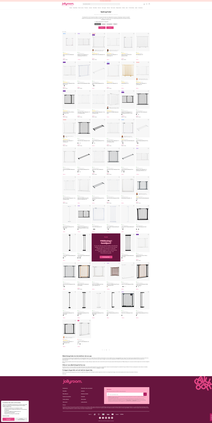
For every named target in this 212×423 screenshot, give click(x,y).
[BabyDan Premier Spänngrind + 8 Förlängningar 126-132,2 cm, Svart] (121, 114)
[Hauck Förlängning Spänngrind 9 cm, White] (92, 85)
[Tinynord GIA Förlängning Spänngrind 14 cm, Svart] (94, 229)
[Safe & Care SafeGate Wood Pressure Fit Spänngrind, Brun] (107, 286)
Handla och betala (84, 393)
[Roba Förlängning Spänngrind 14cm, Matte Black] (93, 315)
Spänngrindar (116, 14)
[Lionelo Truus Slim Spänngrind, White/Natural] (124, 286)
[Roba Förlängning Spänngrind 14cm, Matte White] (92, 315)
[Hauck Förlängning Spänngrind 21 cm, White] (94, 200)
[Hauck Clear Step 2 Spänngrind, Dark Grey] (109, 200)
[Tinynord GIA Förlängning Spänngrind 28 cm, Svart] (108, 229)
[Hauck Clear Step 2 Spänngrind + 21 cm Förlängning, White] (92, 114)
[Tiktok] (109, 418)
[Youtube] (106, 418)
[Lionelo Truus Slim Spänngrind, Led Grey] (138, 286)
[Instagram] (103, 418)
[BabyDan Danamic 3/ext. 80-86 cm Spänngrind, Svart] (64, 85)
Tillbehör (115, 24)
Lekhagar (103, 24)
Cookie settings (66, 399)
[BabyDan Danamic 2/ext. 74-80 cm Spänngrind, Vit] (136, 257)
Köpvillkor (65, 391)
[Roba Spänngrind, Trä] (121, 85)
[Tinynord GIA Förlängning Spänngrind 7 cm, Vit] (121, 229)
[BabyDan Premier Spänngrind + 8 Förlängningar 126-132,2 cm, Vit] (136, 171)
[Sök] (118, 3)
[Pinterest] (112, 418)
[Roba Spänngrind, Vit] (122, 85)
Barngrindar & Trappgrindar (108, 14)
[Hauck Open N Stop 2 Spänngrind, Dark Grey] (138, 114)
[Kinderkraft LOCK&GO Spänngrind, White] (107, 114)
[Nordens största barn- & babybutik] (68, 4)
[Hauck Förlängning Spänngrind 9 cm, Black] (93, 85)
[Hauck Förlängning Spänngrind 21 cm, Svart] (93, 200)
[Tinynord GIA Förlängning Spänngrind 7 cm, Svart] (122, 229)
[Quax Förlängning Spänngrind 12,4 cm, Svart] (136, 315)
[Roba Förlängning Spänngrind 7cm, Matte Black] (64, 229)
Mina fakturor (65, 393)
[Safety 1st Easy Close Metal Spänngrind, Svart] (136, 200)
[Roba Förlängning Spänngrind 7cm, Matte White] (63, 229)
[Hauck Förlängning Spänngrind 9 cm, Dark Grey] (94, 85)
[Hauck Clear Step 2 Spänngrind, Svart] (108, 200)
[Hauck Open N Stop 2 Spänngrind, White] (137, 114)
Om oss (64, 404)
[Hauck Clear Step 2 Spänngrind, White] (107, 200)
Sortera (110, 27)
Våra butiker (83, 399)
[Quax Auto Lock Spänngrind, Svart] (121, 315)
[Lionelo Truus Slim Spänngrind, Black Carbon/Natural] (122, 286)
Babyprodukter (96, 14)
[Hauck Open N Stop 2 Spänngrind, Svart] (136, 114)
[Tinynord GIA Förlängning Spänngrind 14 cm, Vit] (95, 229)
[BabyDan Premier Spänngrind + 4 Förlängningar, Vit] (136, 85)
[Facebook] (100, 418)
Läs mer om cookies (5, 415)
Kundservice (65, 388)
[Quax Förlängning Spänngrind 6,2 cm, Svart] (107, 315)
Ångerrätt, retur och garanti (86, 388)
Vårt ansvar (65, 402)
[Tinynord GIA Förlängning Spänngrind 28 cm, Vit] (107, 229)
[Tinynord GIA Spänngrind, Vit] (92, 229)
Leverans (83, 391)
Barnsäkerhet (102, 14)
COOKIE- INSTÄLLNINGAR (21, 419)
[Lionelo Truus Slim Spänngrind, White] (121, 286)
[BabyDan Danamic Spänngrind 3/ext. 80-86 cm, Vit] (63, 85)
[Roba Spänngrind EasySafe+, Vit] (121, 200)
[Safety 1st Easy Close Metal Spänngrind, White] (137, 200)
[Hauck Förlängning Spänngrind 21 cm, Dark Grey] (92, 200)
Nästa (109, 350)
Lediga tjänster (84, 402)
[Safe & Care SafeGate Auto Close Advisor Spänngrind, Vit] (92, 286)
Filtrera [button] (102, 27)
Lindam (103, 367)
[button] (147, 4)
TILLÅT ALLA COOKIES (8, 419)
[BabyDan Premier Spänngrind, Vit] (107, 85)
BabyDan (98, 367)
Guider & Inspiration (67, 396)
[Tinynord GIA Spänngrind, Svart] (93, 229)
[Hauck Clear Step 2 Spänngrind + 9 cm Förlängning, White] (63, 200)
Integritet (83, 396)
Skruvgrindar (109, 24)
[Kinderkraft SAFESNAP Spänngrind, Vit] (63, 171)
